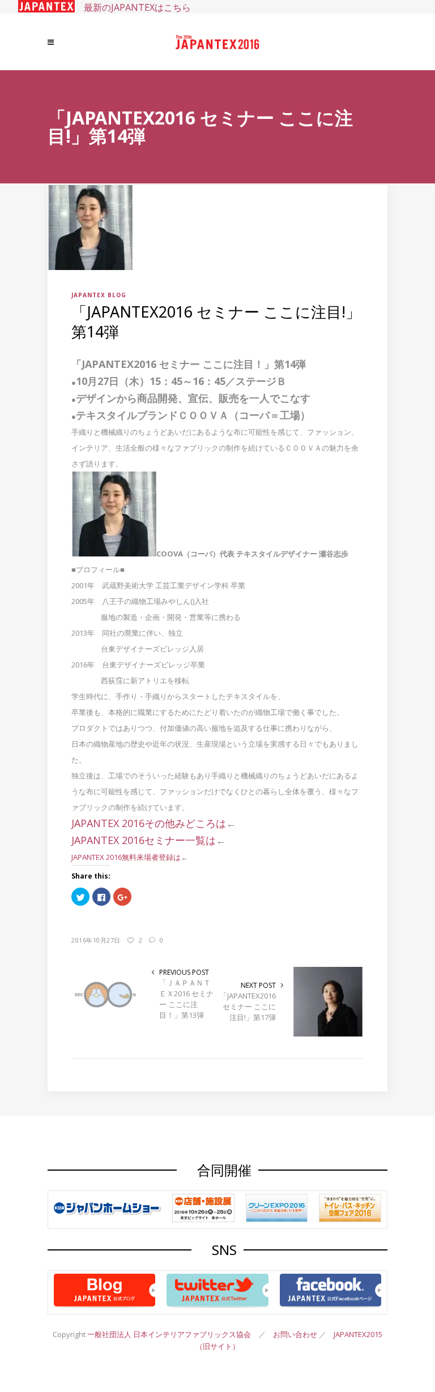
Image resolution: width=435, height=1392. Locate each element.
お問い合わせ (295, 1334)
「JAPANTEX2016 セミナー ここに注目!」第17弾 (248, 1006)
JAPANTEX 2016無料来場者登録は (126, 857)
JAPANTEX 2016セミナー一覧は (143, 840)
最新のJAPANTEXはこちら (133, 7)
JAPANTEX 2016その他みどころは (148, 823)
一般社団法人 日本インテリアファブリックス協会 (169, 1334)
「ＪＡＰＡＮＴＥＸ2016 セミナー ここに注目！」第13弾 (186, 999)
